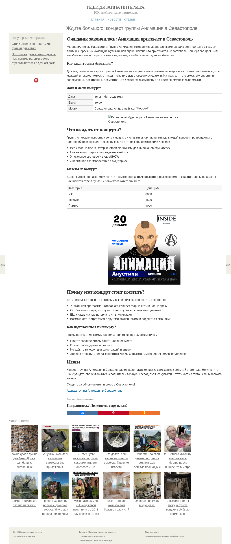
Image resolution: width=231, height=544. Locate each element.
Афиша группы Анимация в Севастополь (94, 390)
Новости (114, 19)
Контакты (83, 532)
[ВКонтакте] (82, 413)
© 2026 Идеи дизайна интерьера (27, 532)
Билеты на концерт (85, 398)
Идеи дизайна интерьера (115, 7)
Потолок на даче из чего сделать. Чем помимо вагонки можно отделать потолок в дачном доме (34, 58)
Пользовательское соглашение (102, 532)
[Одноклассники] (144, 413)
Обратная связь (151, 532)
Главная (97, 19)
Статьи (129, 19)
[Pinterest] (113, 413)
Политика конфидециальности (92, 536)
